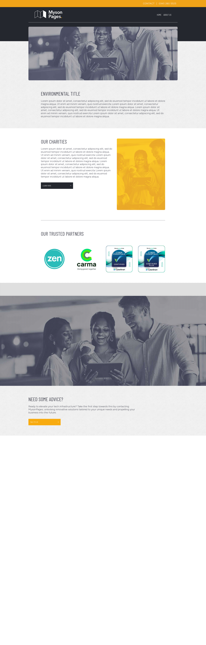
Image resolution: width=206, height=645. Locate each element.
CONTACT (149, 3)
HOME (159, 14)
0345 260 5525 (167, 3)
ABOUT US (167, 14)
